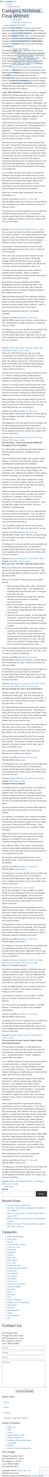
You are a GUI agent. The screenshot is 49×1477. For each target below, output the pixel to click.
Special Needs (13, 1310)
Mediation (16, 72)
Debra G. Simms (28, 199)
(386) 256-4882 (14, 92)
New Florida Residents (21, 33)
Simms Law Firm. (23, 1470)
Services (10, 46)
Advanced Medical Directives (19, 1440)
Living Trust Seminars (16, 1284)
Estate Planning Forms (21, 83)
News (9, 1292)
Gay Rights (11, 1279)
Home (9, 1)
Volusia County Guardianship (24, 59)
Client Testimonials (20, 80)
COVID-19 (11, 1250)
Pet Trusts (16, 28)
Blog (9, 75)
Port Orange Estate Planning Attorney (27, 12)
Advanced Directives (18, 437)
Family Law (38, 348)
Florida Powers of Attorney (23, 30)
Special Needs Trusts (21, 64)
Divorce (10, 1255)
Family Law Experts (20, 49)
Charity (13, 1035)
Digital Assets (17, 35)
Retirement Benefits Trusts (23, 38)
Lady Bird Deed (18, 25)
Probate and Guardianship (18, 1302)
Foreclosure (12, 1276)
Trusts (9, 1432)
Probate (10, 1445)
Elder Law (16, 51)
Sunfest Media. (37, 1476)
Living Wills (17, 20)
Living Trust (12, 1281)
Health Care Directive (21, 14)
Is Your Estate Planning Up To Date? (27, 9)
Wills (14, 17)
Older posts (8, 1186)
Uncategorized (13, 1315)
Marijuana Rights (14, 1286)
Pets (37, 778)
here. (14, 195)
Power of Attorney (14, 1300)
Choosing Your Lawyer (19, 683)
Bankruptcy (11, 1239)
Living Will (13, 561)
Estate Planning (13, 7)
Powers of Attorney (15, 1438)
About (9, 4)
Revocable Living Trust (21, 22)
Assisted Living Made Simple (16, 1418)
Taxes (9, 1313)
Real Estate (12, 1305)
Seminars (11, 1308)
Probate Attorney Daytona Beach (25, 62)
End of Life (14, 229)
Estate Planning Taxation (17, 1268)
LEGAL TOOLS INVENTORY (19, 1205)
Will (15, 350)
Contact (10, 78)
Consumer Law (13, 1247)
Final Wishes (25, 229)
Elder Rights (12, 1260)
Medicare (11, 1289)
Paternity (11, 1294)
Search (5, 1189)
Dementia (11, 1252)
